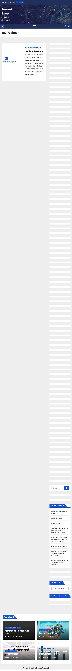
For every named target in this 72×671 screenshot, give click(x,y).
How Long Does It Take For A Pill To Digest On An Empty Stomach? (59, 539)
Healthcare (43, 630)
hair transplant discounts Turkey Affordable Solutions (59, 562)
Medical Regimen (34, 51)
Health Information (10, 627)
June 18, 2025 (10, 636)
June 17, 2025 (45, 636)
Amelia (54, 657)
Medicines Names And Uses (17, 631)
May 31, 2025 (31, 54)
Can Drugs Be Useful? (59, 546)
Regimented (55, 523)
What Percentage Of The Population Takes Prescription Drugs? (59, 530)
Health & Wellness (31, 47)
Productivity (13, 650)
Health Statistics (44, 648)
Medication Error (57, 518)
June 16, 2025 (10, 657)
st (52, 636)
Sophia (19, 636)
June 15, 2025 (45, 657)
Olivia (41, 54)
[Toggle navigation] (34, 26)
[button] (65, 26)
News (39, 47)
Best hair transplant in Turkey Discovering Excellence (58, 553)
